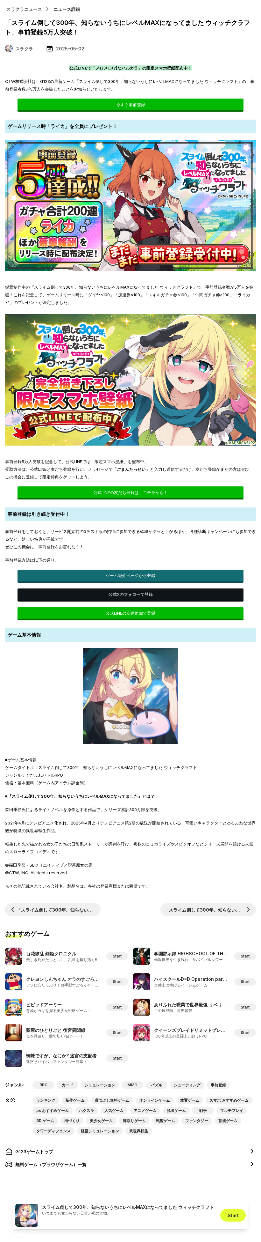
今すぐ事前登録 (130, 104)
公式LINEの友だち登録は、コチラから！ (130, 492)
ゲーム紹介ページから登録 (130, 575)
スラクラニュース (24, 9)
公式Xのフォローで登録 (131, 594)
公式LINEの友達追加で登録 (130, 613)
